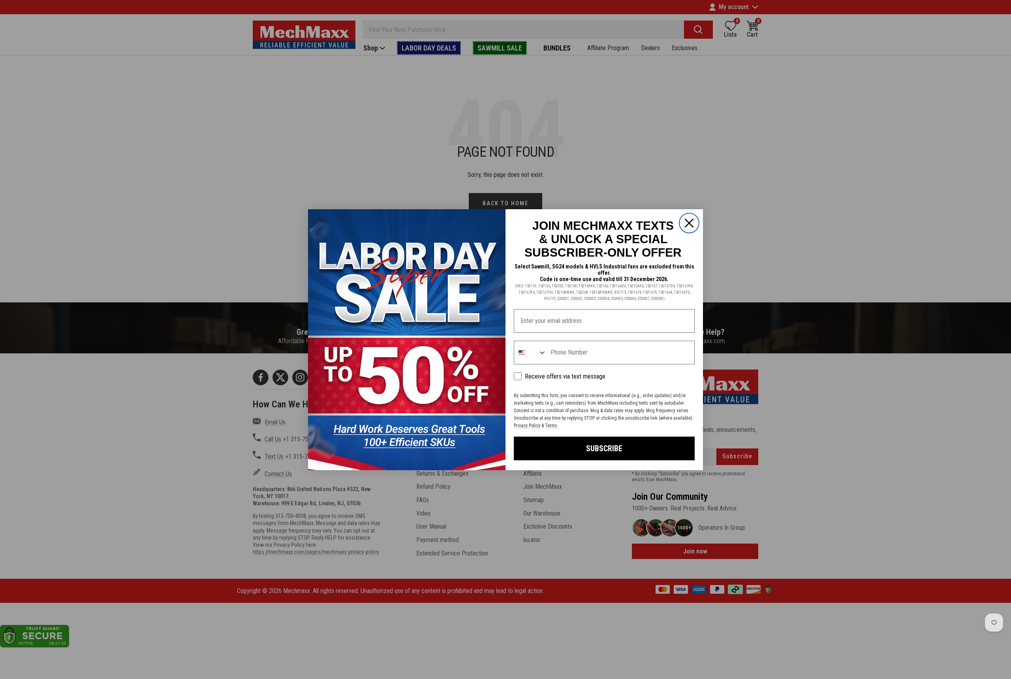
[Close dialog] (689, 223)
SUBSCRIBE (604, 448)
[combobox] (530, 352)
